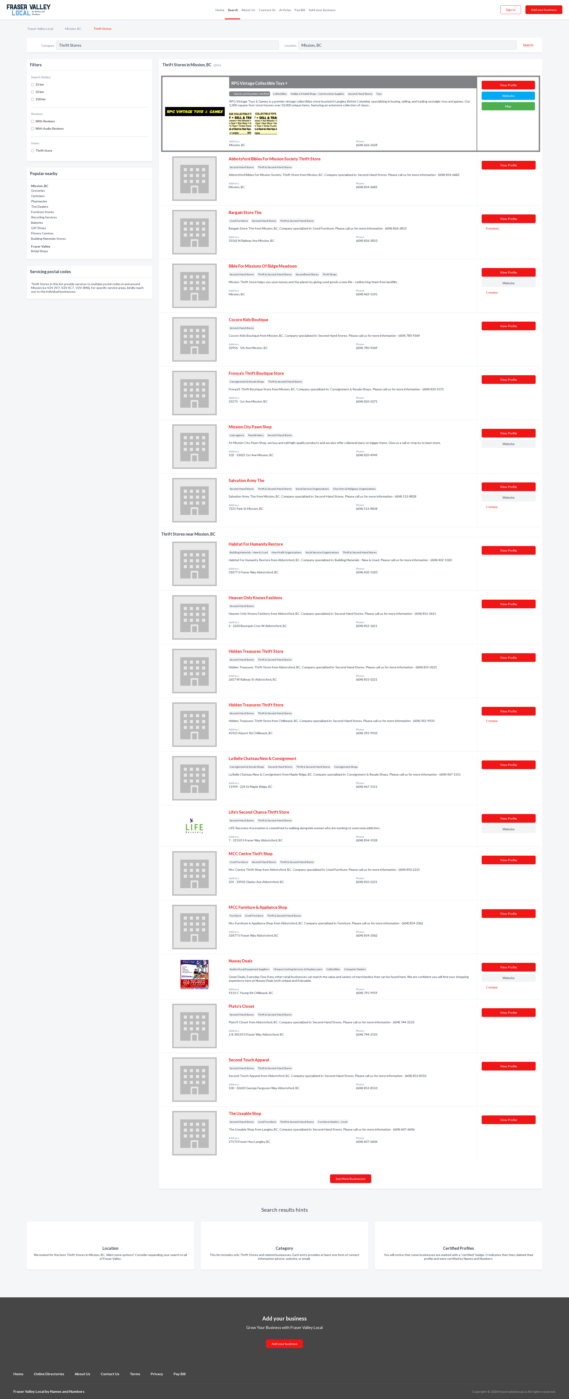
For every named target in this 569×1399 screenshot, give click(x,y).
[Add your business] (284, 1338)
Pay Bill (300, 10)
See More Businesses (351, 1179)
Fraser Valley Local (40, 28)
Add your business (322, 10)
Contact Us (267, 10)
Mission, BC (73, 28)
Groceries (38, 190)
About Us (248, 10)
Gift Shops (38, 228)
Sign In (510, 10)
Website (508, 96)
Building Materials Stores (48, 238)
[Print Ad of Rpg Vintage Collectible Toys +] (240, 123)
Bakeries (37, 222)
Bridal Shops (39, 251)
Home (219, 10)
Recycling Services (44, 217)
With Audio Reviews (50, 128)
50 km (40, 92)
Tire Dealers (39, 206)
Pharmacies (39, 201)
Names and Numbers (67, 1391)
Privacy (157, 1374)
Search (233, 10)
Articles (285, 10)
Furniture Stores (42, 212)
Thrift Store (44, 150)
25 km (40, 84)
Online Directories (49, 1374)
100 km (41, 99)
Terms (135, 1374)
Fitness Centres (42, 233)
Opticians (38, 196)
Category (47, 45)
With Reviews (45, 121)
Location (290, 45)
